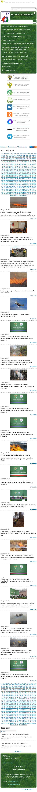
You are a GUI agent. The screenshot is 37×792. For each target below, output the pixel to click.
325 (9, 181)
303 (30, 178)
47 (30, 155)
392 (15, 187)
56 (9, 157)
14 (15, 154)
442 (20, 192)
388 (7, 187)
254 (28, 174)
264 (15, 175)
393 (17, 187)
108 (24, 160)
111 (30, 160)
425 (17, 190)
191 (30, 167)
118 (11, 161)
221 (26, 170)
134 (11, 163)
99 (5, 160)
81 (12, 158)
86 (20, 158)
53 (4, 157)
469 (17, 195)
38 (17, 155)
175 (30, 166)
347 (22, 183)
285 (26, 177)
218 (20, 170)
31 (6, 155)
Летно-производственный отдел (13, 33)
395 (22, 187)
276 (7, 177)
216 (15, 170)
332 (24, 181)
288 (33, 177)
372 (7, 186)
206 (28, 169)
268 (24, 175)
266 (20, 175)
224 (33, 170)
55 (7, 157)
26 (34, 154)
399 (30, 187)
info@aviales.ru (13, 781)
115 (4, 161)
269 (26, 175)
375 (13, 186)
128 (33, 161)
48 (32, 155)
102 (11, 160)
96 (35, 158)
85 (18, 158)
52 (3, 157)
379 (22, 186)
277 (9, 177)
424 (15, 190)
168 (15, 166)
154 (20, 164)
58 (12, 157)
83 (15, 158)
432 (33, 190)
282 (20, 177)
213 (9, 170)
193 (35, 167)
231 (13, 172)
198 (11, 169)
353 (35, 183)
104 (15, 160)
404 (7, 189)
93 (30, 158)
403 (4, 189)
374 (11, 186)
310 (11, 180)
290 (2, 178)
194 (2, 169)
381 (26, 186)
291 (4, 178)
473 (26, 195)
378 (20, 186)
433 (35, 190)
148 (7, 164)
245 (9, 174)
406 (11, 189)
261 (9, 175)
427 (22, 190)
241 (35, 172)
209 (35, 169)
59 (13, 157)
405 (9, 189)
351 (30, 183)
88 (23, 158)
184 (15, 167)
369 (35, 184)
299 (22, 178)
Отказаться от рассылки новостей (15, 743)
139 (22, 163)
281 (17, 177)
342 (11, 183)
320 (33, 180)
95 (34, 158)
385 (35, 186)
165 (9, 166)
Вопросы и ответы (8, 40)
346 (20, 183)
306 (2, 180)
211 (4, 170)
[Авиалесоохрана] (5, 17)
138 (20, 163)
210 (2, 170)
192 (33, 167)
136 (15, 163)
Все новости (22, 147)
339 (4, 183)
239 (30, 172)
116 (7, 161)
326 (11, 181)
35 (12, 155)
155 (22, 164)
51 (1, 157)
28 (1, 155)
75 (3, 158)
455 (13, 194)
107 (22, 160)
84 (17, 158)
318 (28, 180)
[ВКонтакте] (33, 147)
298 (20, 178)
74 (1, 158)
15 (17, 154)
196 (7, 169)
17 (20, 154)
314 (20, 180)
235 (22, 172)
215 (13, 170)
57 (10, 157)
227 (4, 172)
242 (2, 174)
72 (34, 157)
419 (4, 190)
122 (20, 161)
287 (30, 177)
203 (22, 169)
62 (18, 157)
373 (9, 186)
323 (4, 181)
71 (32, 157)
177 (35, 166)
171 (22, 166)
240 (33, 172)
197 (9, 169)
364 (24, 184)
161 (35, 164)
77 (6, 158)
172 (24, 166)
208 (33, 169)
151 (13, 164)
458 (20, 194)
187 (22, 167)
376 (15, 186)
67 (26, 157)
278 (11, 177)
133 (9, 163)
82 (13, 158)
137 (17, 163)
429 (26, 190)
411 (22, 189)
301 (26, 178)
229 (9, 172)
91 (27, 158)
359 (13, 184)
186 (20, 167)
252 (24, 174)
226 (2, 172)
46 (29, 155)
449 (35, 192)
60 (15, 157)
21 (26, 154)
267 (22, 175)
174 (28, 166)
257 (35, 174)
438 (11, 192)
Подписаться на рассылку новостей (16, 734)
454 (11, 194)
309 (9, 180)
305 (35, 178)
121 (17, 161)
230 (11, 172)
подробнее (33, 218)
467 (13, 195)
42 (23, 155)
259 (4, 175)
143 (30, 163)
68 (27, 157)
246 (11, 174)
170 (20, 166)
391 (13, 187)
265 (17, 175)
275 (4, 177)
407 (13, 189)
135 (13, 163)
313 (17, 180)
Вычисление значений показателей (15, 56)
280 (15, 177)
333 (26, 181)
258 (2, 175)
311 (13, 180)
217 (17, 170)
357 (9, 184)
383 (30, 186)
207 (30, 169)
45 (27, 155)
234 (20, 172)
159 (30, 164)
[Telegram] (30, 147)
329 (17, 181)
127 (30, 161)
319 (30, 180)
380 (24, 186)
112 (33, 160)
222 (28, 170)
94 (32, 158)
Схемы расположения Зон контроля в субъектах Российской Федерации (15, 48)
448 (33, 192)
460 (24, 194)
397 (26, 187)
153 (17, 164)
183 (13, 167)
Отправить (18, 751)
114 (2, 161)
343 (13, 183)
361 (17, 184)
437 (9, 192)
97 (1, 160)
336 (33, 181)
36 (13, 155)
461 (26, 194)
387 (4, 187)
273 (35, 175)
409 (17, 189)
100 (7, 160)
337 (35, 181)
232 (15, 172)
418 (2, 190)
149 (9, 164)
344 (15, 183)
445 (26, 192)
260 (7, 175)
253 (26, 174)
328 (15, 181)
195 (4, 169)
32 (7, 155)
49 (34, 155)
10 (9, 154)
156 (24, 164)
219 (22, 170)
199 (13, 169)
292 (7, 178)
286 (28, 177)
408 (15, 189)
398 (28, 187)
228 (7, 172)
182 (11, 167)
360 (15, 184)
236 (24, 172)
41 (21, 155)
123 (22, 161)
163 (4, 166)
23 (29, 154)
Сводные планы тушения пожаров (14, 52)
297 (17, 178)
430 (28, 190)
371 (4, 186)
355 (4, 184)
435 (4, 192)
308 (7, 180)
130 (2, 163)
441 (17, 192)
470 (20, 195)
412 (24, 189)
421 (9, 190)
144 (33, 163)
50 (35, 155)
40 (20, 155)
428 (24, 190)
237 (26, 172)
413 (26, 189)
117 (9, 161)
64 (21, 157)
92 (29, 158)
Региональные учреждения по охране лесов (18, 44)
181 (9, 167)
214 (11, 170)
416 (33, 189)
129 (35, 161)
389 (9, 187)
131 (4, 163)
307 (4, 180)
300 (24, 178)
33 (9, 155)
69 (29, 157)
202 (20, 169)
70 (30, 157)
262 (11, 175)
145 (35, 163)
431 (30, 190)
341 (9, 183)
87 (21, 158)
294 (11, 178)
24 (31, 154)
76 (4, 158)
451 (4, 194)
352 (33, 183)
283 (22, 177)
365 (26, 184)
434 (2, 192)
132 (7, 163)
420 (7, 190)
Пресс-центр (12, 147)
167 (13, 166)
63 (20, 157)
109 (26, 160)
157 (26, 164)
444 (24, 192)
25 (32, 154)
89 (24, 158)
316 (24, 180)
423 (13, 190)
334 (28, 181)
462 (28, 194)
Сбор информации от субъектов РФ (14, 59)
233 (17, 172)
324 (7, 181)
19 (23, 154)
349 (26, 183)
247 (13, 174)
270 (28, 175)
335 (30, 181)
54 (6, 157)
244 (7, 174)
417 (35, 189)
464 (33, 194)
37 (15, 155)
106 (20, 160)
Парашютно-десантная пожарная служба (16, 30)
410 (20, 189)
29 (3, 155)
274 (2, 177)
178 (2, 167)
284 (24, 177)
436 (7, 192)
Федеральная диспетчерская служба (15, 26)
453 (9, 194)
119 (13, 161)
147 (4, 164)
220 (24, 170)
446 (28, 192)
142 (28, 163)
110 (28, 160)
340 (7, 183)
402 (2, 189)
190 (28, 167)
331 (22, 181)
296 (15, 178)
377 (17, 186)
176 (33, 166)
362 (20, 184)
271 (30, 175)
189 (26, 167)
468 (15, 195)
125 (26, 161)
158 (28, 164)
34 (10, 155)
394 (20, 187)
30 (4, 155)
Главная (3, 147)
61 (17, 157)
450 (2, 194)
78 (7, 158)
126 (28, 161)
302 (28, 178)
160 (33, 164)
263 (13, 175)
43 (24, 155)
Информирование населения (12, 63)
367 (30, 184)
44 (26, 155)
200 (15, 169)
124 (24, 161)
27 (35, 154)
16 (18, 154)
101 (9, 160)
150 (11, 164)
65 (23, 157)
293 (9, 178)
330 (20, 181)
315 (22, 180)
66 (24, 157)
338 (2, 183)
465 (35, 194)
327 (13, 181)
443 (22, 192)
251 (22, 174)
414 (28, 189)
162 (2, 166)
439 (13, 192)
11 (11, 154)
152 (15, 164)
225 (35, 170)
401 (35, 187)
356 (7, 184)
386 (2, 187)
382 (28, 186)
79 (9, 158)
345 (17, 183)
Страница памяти (8, 70)
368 (33, 184)
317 (26, 180)
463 (30, 194)
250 (20, 174)
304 (33, 178)
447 (30, 192)
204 (24, 169)
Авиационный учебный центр (13, 37)
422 (11, 190)
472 (24, 195)
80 (10, 158)
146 (2, 164)
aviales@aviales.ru (14, 784)
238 (28, 172)
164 (7, 166)
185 (17, 167)
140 (24, 163)
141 (26, 163)
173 (26, 166)
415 (30, 189)
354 (2, 184)
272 (33, 175)
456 (15, 194)
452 (7, 194)
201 (17, 169)
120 (15, 161)
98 (3, 160)
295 (13, 178)
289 (35, 177)
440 (15, 192)
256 (33, 174)
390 (11, 187)
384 (33, 186)
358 (11, 184)
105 (17, 160)
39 (18, 155)
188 (24, 167)
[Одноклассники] (35, 147)
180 (7, 167)
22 (28, 154)
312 (15, 180)
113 (35, 160)
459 (22, 194)
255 (30, 174)
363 (22, 184)
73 (35, 157)
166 (11, 166)
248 (15, 174)
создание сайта (27, 789)
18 (22, 154)
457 (17, 194)
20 (25, 154)
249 (17, 174)
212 (7, 170)
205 (26, 169)
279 (13, 177)
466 (11, 195)
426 (20, 190)
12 (12, 154)
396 (24, 187)
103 (13, 160)
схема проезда (8, 763)
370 (2, 186)
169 (17, 166)
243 (4, 174)
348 (24, 183)
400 (33, 187)
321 (35, 180)
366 (28, 184)
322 (2, 181)
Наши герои (6, 66)
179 (4, 167)
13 (14, 154)
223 (30, 170)
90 (26, 158)
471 (22, 195)
